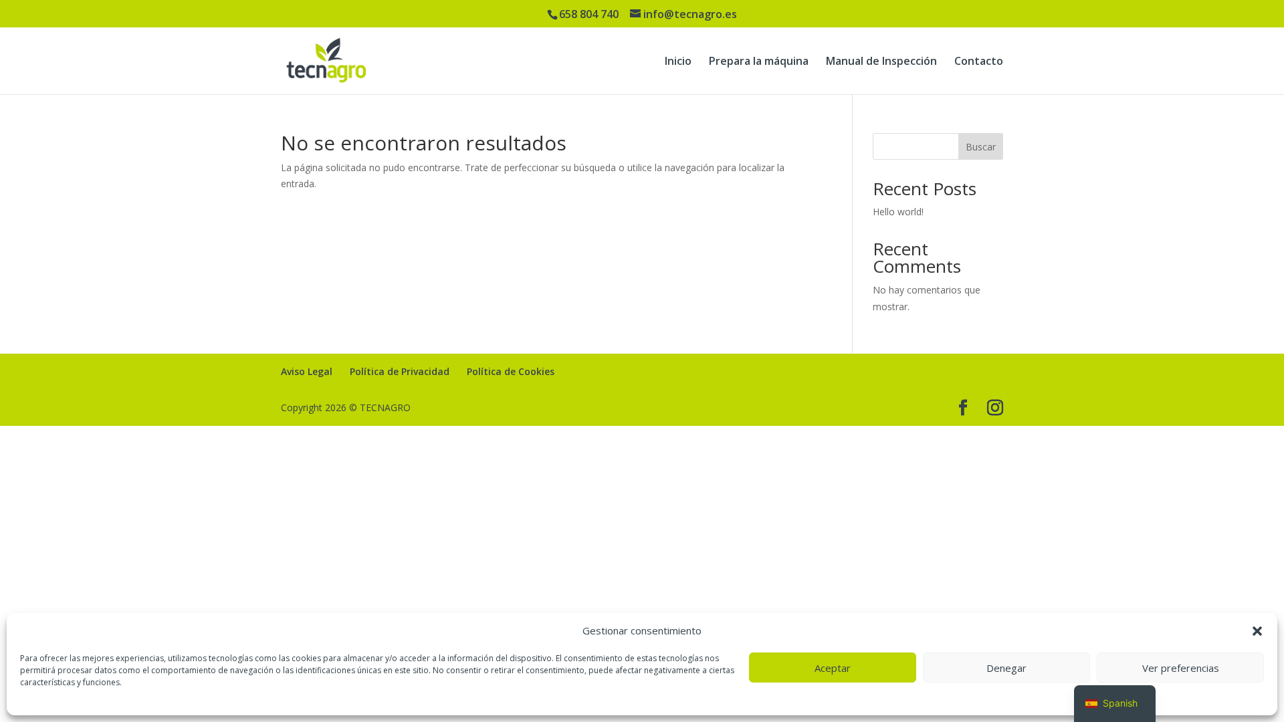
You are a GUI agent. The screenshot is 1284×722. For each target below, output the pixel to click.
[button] (1257, 631)
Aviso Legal (306, 371)
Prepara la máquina (759, 62)
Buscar (981, 146)
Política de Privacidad (399, 371)
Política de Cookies (510, 371)
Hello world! (898, 211)
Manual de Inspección (881, 62)
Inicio (678, 62)
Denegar (1006, 668)
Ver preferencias (1180, 668)
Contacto (978, 62)
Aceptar (833, 668)
